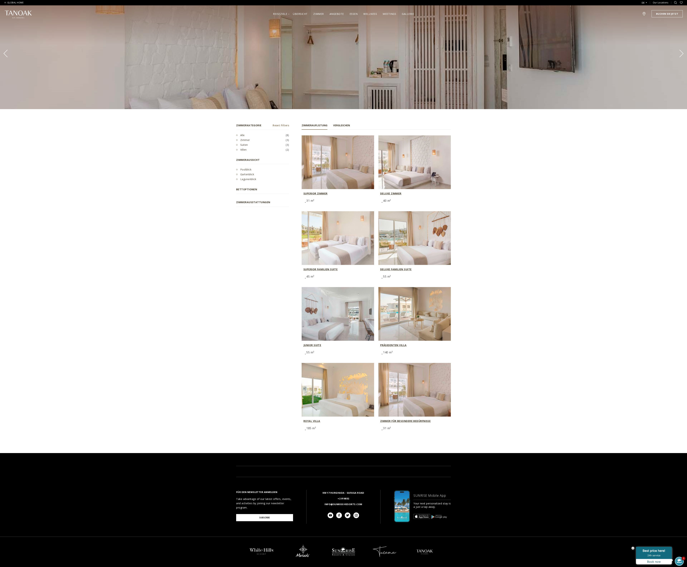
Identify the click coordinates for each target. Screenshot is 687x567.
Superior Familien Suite (320, 269)
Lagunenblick (247, 179)
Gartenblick (246, 174)
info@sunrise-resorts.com (343, 504)
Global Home (15, 3)
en (644, 7)
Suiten (243, 144)
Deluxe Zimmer (390, 193)
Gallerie (408, 14)
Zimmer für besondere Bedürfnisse (405, 421)
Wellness (370, 14)
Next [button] (679, 53)
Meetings (389, 14)
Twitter (347, 515)
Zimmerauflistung (314, 125)
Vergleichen (341, 125)
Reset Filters (281, 125)
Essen (354, 14)
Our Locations (660, 2)
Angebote (337, 14)
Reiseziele (280, 14)
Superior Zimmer (315, 193)
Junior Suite (312, 345)
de (643, 3)
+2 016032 (343, 498)
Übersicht (300, 14)
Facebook (339, 515)
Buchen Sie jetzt (667, 13)
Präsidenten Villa (393, 345)
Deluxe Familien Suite (395, 269)
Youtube (330, 515)
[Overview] (262, 554)
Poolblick (245, 169)
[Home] (343, 558)
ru (644, 12)
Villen (243, 149)
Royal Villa (311, 421)
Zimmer (318, 14)
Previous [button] (7, 53)
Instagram (356, 515)
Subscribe (264, 517)
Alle (242, 135)
